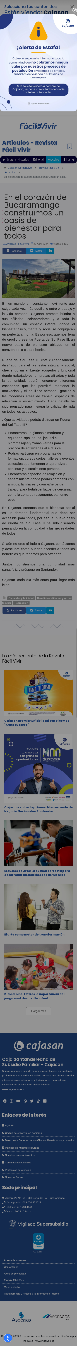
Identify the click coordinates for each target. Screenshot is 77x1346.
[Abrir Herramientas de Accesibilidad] (8, 1338)
